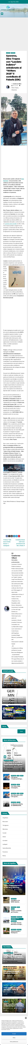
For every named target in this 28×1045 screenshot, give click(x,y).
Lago (18, 775)
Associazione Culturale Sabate (17, 642)
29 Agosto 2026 (9, 766)
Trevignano (5, 825)
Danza (18, 784)
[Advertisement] (14, 36)
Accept (14, 1033)
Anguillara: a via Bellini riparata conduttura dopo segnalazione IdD (16, 903)
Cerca (4, 726)
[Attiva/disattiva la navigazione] (25, 14)
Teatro (11, 760)
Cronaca (12, 883)
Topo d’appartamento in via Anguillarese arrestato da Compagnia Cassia (14, 888)
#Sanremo (14, 90)
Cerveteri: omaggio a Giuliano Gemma (12, 972)
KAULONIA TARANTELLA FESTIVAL (13, 714)
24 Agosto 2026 (9, 889)
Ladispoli (5, 844)
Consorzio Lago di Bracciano (15, 919)
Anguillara (5, 817)
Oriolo (4, 836)
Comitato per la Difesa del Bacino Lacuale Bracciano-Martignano (17, 650)
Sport (21, 775)
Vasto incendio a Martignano (15, 932)
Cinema (5, 969)
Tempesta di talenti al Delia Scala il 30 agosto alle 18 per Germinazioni (14, 764)
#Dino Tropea (14, 87)
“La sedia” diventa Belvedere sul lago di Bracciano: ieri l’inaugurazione (16, 925)
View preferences (14, 1041)
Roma (4, 855)
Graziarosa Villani (17, 83)
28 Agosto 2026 (9, 975)
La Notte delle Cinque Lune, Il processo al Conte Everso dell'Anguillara (17, 630)
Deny (14, 1037)
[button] (26, 1018)
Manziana (5, 829)
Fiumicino (5, 852)
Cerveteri (5, 840)
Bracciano (6, 760)
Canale (4, 833)
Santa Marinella (7, 848)
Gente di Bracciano (16, 613)
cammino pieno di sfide (11, 223)
